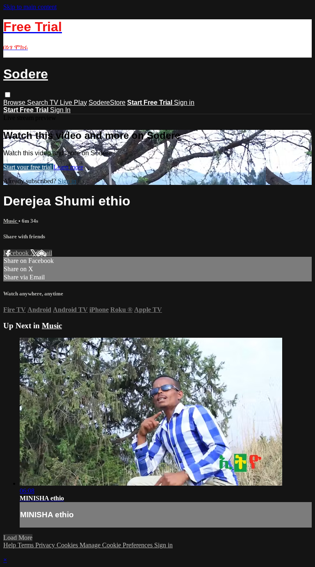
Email (44, 252)
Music (10, 221)
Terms (26, 545)
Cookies (68, 545)
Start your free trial (28, 167)
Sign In (60, 109)
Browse (15, 102)
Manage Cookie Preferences (117, 545)
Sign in (184, 102)
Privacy (46, 545)
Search (38, 102)
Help (10, 545)
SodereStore (107, 102)
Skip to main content (30, 6)
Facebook (16, 252)
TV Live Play (68, 102)
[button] (7, 94)
